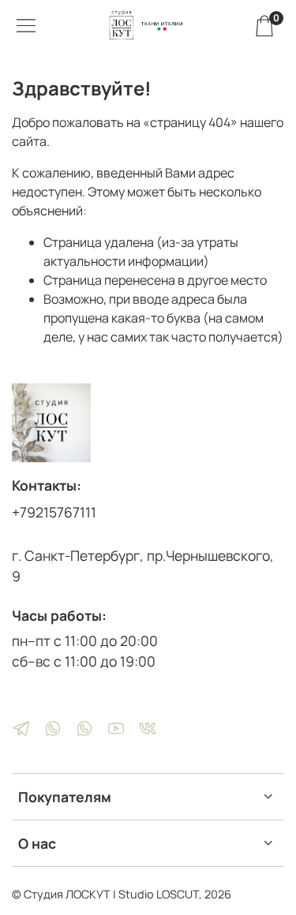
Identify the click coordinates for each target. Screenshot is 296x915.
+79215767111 (54, 511)
